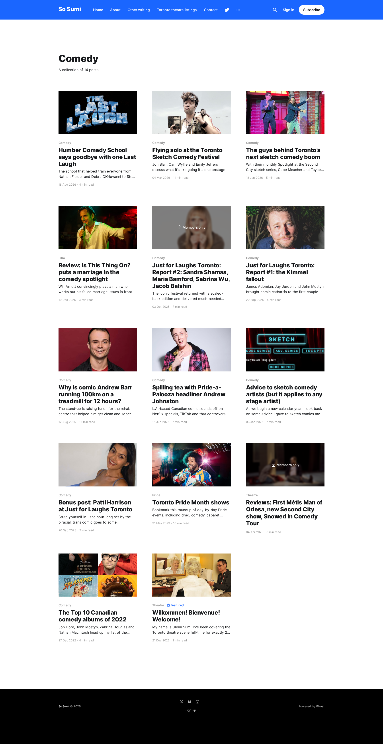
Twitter (227, 10)
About (115, 10)
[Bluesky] (189, 702)
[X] (181, 702)
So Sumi (70, 9)
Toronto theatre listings (177, 10)
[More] (238, 10)
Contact (211, 10)
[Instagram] (197, 702)
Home (98, 10)
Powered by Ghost (311, 706)
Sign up (191, 710)
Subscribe (311, 10)
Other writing (139, 10)
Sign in (288, 10)
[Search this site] (274, 9)
